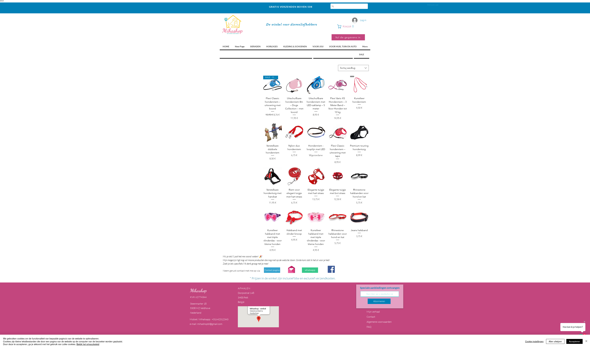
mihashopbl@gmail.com (209, 323)
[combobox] (353, 68)
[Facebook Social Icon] (331, 269)
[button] (351, 26)
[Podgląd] (294, 85)
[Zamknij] (586, 341)
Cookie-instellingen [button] (534, 341)
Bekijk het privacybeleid (88, 344)
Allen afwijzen (555, 341)
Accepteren (574, 341)
